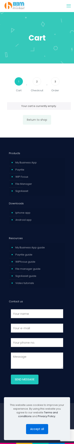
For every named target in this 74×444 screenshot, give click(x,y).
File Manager (23, 184)
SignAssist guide (25, 276)
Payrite (19, 170)
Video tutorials (24, 283)
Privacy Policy (46, 416)
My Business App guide (30, 247)
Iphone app (22, 213)
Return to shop (37, 120)
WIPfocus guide (25, 262)
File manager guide (27, 269)
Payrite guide (23, 254)
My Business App (26, 162)
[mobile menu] (68, 6)
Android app (23, 220)
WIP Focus (21, 177)
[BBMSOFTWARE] (23, 6)
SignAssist (21, 191)
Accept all (37, 429)
